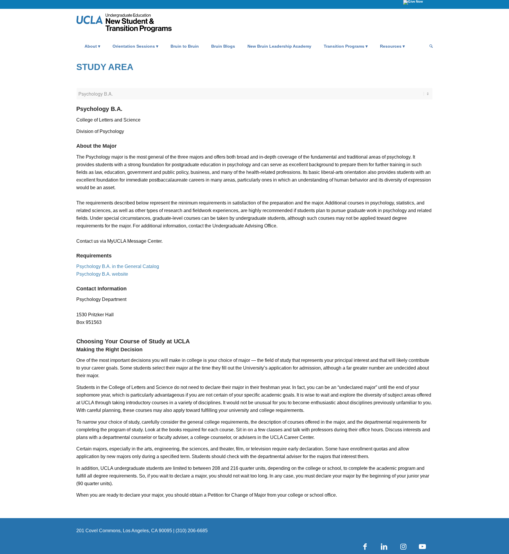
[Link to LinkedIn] (384, 546)
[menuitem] (92, 46)
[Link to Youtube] (422, 546)
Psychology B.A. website (102, 274)
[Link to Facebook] (365, 546)
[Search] (429, 46)
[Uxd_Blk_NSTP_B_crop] (132, 24)
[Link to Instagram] (403, 546)
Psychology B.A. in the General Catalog (117, 266)
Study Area (104, 67)
